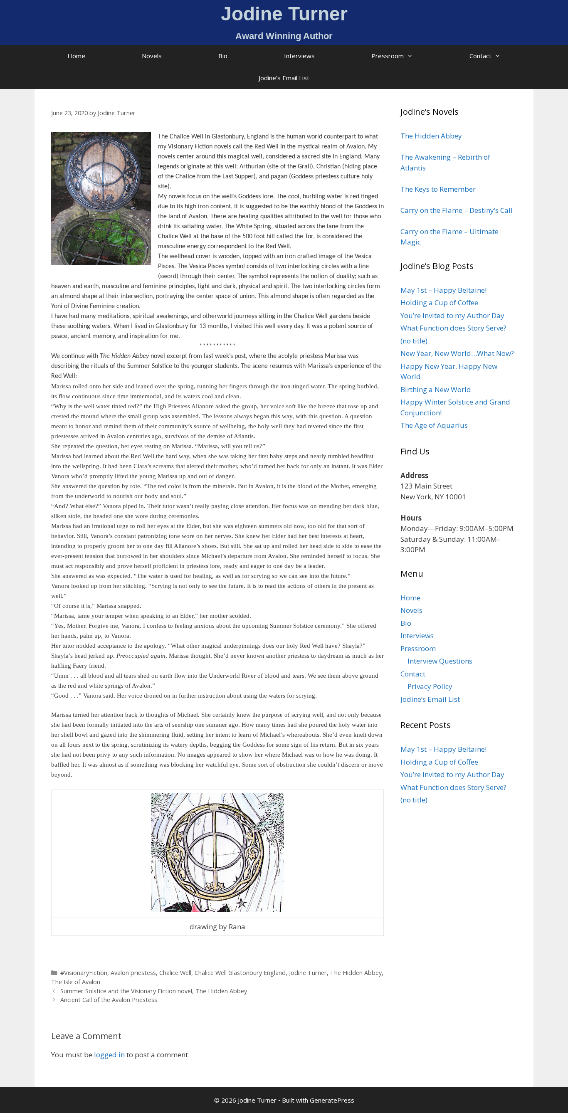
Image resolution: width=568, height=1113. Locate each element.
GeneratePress (332, 1100)
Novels (152, 56)
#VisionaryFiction (83, 973)
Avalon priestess (133, 973)
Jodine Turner (308, 973)
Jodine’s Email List (284, 78)
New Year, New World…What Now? (457, 353)
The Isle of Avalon (75, 982)
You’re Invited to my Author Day (452, 315)
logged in (109, 1054)
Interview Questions (439, 661)
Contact (480, 56)
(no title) (413, 340)
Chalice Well (175, 973)
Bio (222, 56)
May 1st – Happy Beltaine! (443, 290)
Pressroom (387, 56)
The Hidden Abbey (356, 973)
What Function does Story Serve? (453, 328)
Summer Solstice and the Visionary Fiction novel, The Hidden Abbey (153, 991)
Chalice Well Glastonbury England (240, 973)
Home (76, 56)
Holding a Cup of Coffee (439, 302)
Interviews (299, 56)
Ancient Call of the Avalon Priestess (108, 1000)
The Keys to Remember (438, 189)
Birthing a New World (435, 389)
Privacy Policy (429, 686)
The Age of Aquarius (434, 425)
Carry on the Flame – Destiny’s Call (456, 210)
